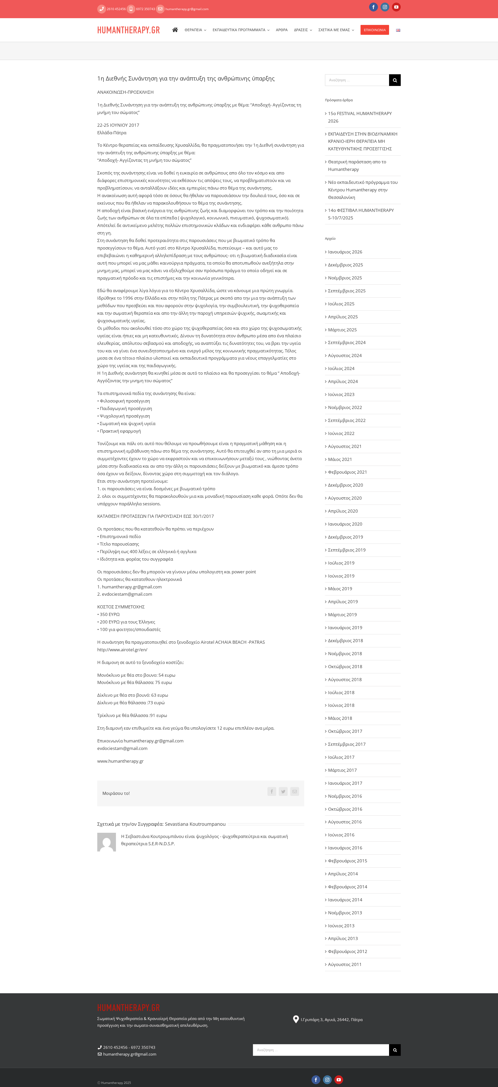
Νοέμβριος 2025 (345, 278)
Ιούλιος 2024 (341, 368)
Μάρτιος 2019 (342, 615)
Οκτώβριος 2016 (345, 809)
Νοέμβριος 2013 (345, 913)
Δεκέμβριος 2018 (345, 640)
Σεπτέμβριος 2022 (347, 420)
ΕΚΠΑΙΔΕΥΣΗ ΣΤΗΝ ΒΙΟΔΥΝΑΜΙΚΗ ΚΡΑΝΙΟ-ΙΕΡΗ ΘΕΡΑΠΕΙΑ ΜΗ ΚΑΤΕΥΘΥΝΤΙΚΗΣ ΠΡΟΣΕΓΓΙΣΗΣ (363, 141)
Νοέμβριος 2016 (345, 796)
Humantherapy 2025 (116, 1083)
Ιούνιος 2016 (341, 835)
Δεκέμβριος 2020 (345, 485)
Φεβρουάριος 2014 (347, 887)
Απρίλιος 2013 (343, 938)
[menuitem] (178, 30)
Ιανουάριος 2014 (345, 900)
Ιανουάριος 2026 (345, 252)
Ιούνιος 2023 (341, 394)
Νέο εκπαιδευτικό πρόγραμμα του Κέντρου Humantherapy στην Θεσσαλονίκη (363, 189)
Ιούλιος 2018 (341, 692)
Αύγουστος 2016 (345, 822)
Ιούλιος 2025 (341, 304)
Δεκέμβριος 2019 (345, 537)
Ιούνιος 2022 (341, 433)
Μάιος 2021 (340, 459)
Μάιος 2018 (340, 718)
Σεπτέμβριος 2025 (347, 291)
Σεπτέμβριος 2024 (347, 342)
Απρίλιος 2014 (343, 874)
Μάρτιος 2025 (342, 330)
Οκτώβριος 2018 (345, 666)
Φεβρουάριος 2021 (347, 472)
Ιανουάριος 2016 (345, 848)
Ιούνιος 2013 (341, 926)
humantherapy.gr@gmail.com (187, 9)
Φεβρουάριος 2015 (347, 861)
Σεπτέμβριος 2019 (347, 550)
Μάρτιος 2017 (342, 770)
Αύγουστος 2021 (345, 446)
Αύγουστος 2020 (345, 498)
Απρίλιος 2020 (343, 511)
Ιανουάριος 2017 (345, 783)
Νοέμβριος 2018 (345, 653)
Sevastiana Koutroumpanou (195, 824)
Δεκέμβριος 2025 (345, 265)
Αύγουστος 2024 (345, 355)
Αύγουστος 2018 (345, 679)
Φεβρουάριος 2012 (347, 951)
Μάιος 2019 (340, 589)
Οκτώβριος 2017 (345, 731)
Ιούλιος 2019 (341, 563)
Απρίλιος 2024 (343, 381)
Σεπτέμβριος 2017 (347, 744)
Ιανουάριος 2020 (345, 524)
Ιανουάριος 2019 (345, 627)
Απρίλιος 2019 (343, 602)
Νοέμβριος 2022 (345, 407)
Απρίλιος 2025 (343, 317)
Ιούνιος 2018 (341, 705)
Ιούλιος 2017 (341, 757)
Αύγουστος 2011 (345, 964)
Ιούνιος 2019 (341, 576)
